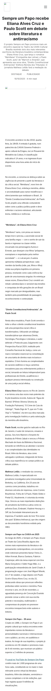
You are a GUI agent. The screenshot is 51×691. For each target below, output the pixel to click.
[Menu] (45, 7)
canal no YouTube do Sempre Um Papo (25, 660)
